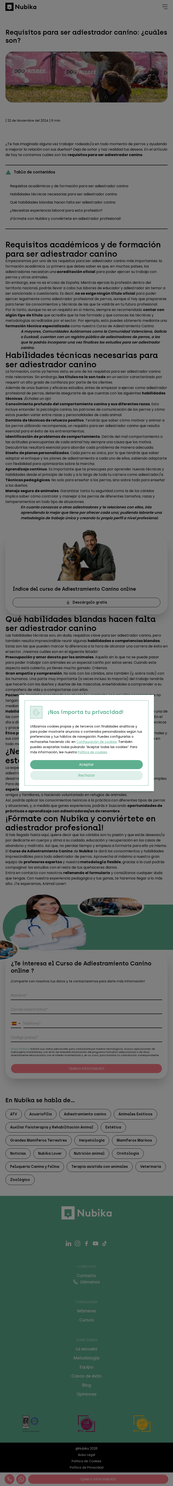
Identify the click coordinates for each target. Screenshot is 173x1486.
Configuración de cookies (96, 741)
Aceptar (86, 764)
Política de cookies (92, 752)
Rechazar (86, 775)
